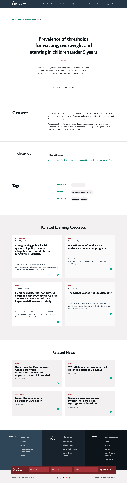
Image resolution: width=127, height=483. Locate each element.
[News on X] (63, 478)
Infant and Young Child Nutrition (82, 192)
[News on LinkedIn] (69, 478)
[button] (108, 4)
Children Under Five (78, 185)
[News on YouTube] (66, 478)
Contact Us (100, 4)
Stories (84, 4)
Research (84, 199)
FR (112, 4)
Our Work (50, 4)
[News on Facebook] (57, 478)
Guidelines (75, 199)
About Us (41, 4)
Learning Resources (63, 4)
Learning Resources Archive (22, 20)
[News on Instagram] (60, 478)
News (74, 4)
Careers (91, 4)
